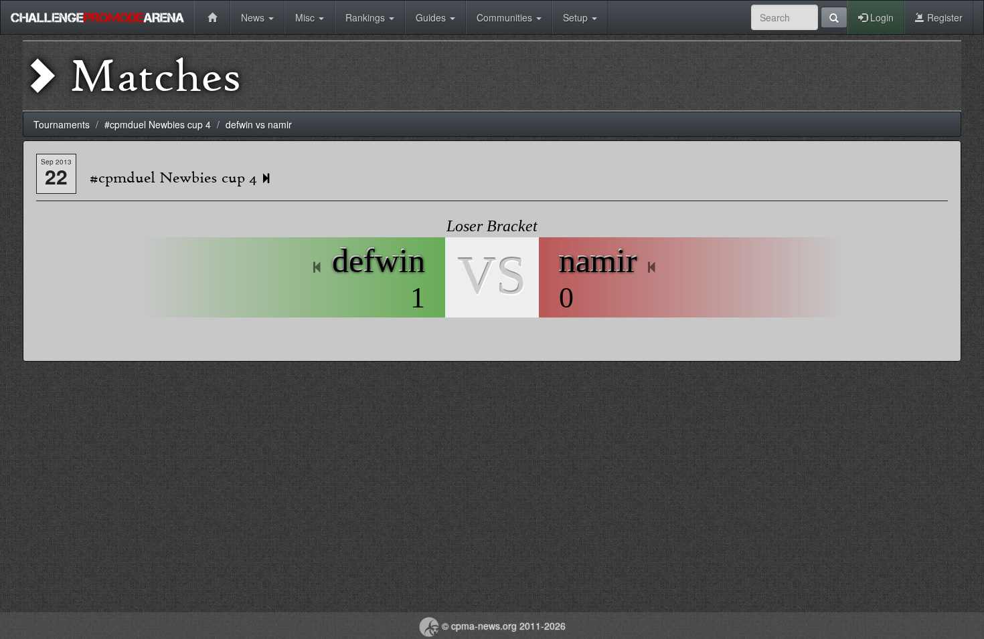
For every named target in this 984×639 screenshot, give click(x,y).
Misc (306, 17)
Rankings (366, 17)
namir (598, 260)
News (254, 17)
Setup (576, 17)
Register (943, 17)
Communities (506, 17)
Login (881, 17)
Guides (432, 17)
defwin (378, 260)
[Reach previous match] (317, 268)
